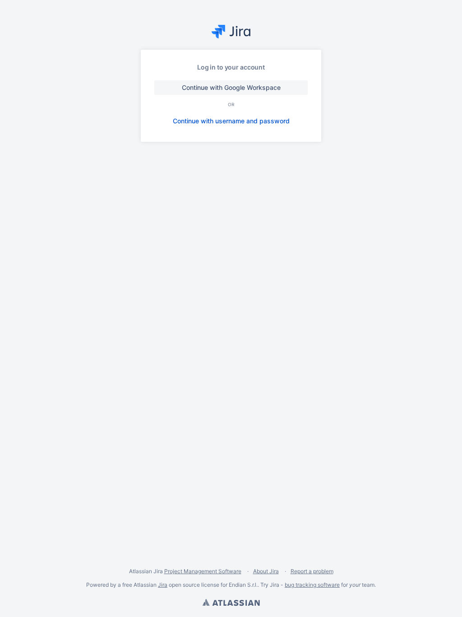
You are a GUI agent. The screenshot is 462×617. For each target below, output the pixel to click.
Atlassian (231, 603)
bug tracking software (312, 584)
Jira (162, 584)
